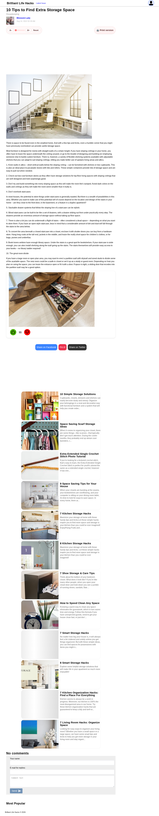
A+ (28, 30)
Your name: (15, 759)
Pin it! (62, 347)
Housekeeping (12, 14)
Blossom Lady (23, 18)
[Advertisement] (61, 54)
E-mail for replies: (17, 768)
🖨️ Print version (104, 30)
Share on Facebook (46, 347)
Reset (36, 30)
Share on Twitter (77, 347)
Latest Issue (41, 3)
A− (11, 30)
